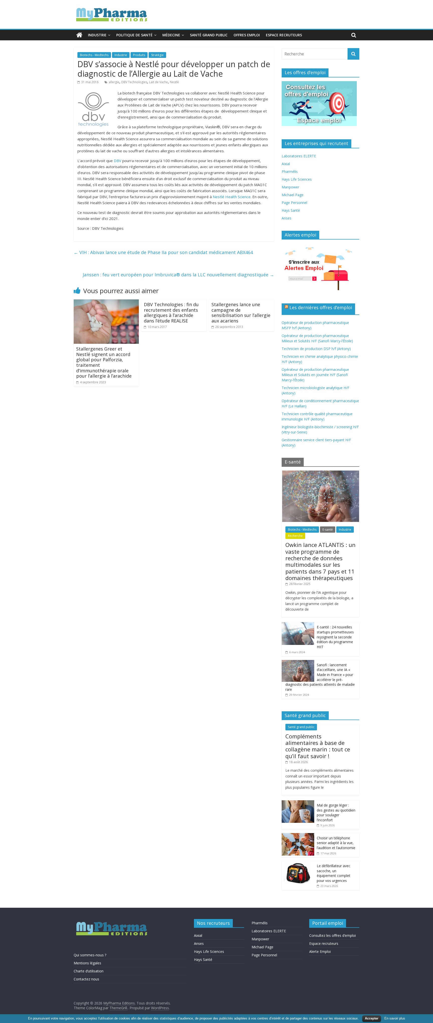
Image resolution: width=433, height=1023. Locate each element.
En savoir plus (394, 1018)
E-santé (327, 529)
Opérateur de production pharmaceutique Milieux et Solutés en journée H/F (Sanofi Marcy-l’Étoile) (315, 374)
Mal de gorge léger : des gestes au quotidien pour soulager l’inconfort (336, 812)
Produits (139, 55)
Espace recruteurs (284, 35)
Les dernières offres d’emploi (320, 307)
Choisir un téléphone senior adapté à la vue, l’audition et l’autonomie (336, 843)
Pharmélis (290, 171)
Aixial (286, 163)
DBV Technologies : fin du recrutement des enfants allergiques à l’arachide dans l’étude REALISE (171, 312)
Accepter (371, 1018)
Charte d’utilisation (88, 971)
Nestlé (174, 82)
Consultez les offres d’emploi (332, 935)
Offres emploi (247, 35)
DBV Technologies (134, 82)
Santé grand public (209, 35)
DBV (118, 160)
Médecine (171, 35)
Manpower (290, 187)
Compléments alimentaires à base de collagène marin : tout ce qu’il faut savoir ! (317, 746)
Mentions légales (87, 963)
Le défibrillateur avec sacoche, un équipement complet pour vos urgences (333, 873)
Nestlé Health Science (232, 196)
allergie (114, 82)
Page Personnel (294, 202)
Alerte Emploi (320, 951)
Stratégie (157, 55)
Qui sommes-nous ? (90, 955)
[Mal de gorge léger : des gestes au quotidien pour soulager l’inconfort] (298, 803)
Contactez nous (86, 979)
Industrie (97, 35)
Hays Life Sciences (297, 179)
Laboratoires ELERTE (299, 156)
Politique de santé (134, 35)
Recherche (295, 536)
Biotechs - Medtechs (94, 55)
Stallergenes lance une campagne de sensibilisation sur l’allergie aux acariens (240, 312)
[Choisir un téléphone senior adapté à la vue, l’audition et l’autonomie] (298, 835)
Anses (286, 218)
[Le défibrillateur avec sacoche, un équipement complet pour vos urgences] (298, 863)
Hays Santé (291, 210)
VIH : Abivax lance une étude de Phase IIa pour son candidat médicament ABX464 (163, 252)
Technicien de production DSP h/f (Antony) (316, 348)
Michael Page (292, 194)
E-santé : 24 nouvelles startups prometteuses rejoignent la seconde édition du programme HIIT (335, 637)
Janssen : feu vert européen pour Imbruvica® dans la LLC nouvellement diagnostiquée (178, 275)
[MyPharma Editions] (79, 35)
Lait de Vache (158, 82)
